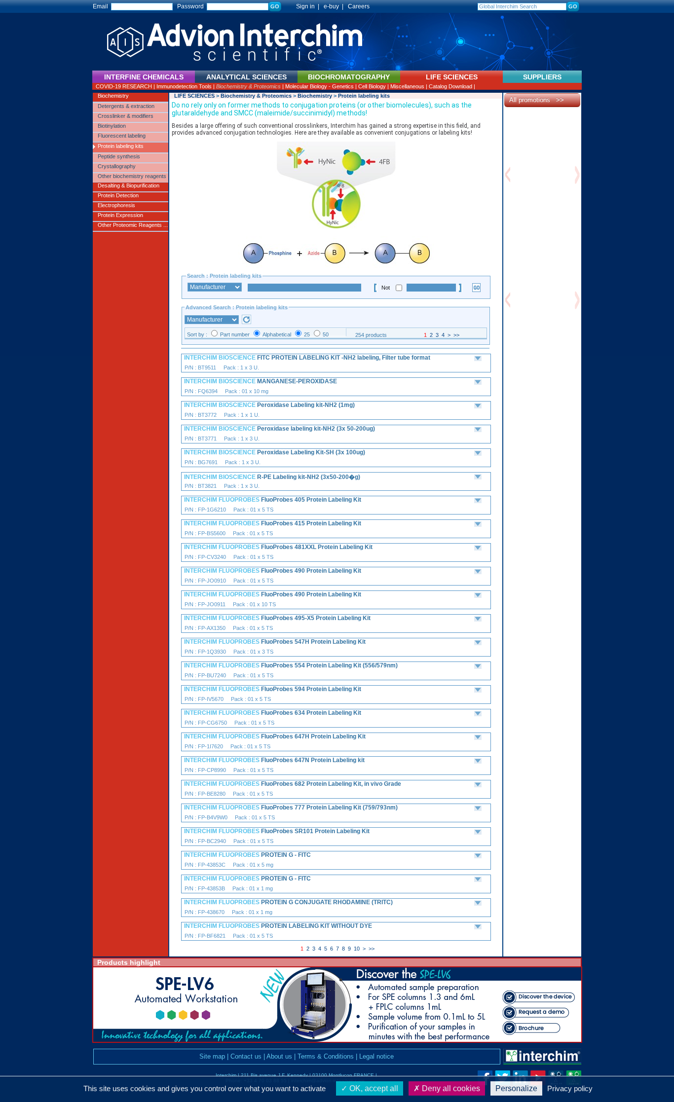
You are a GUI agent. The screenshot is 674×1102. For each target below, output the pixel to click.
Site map (212, 1056)
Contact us (246, 1056)
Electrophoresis (116, 205)
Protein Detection (118, 195)
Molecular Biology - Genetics (319, 86)
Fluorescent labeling (122, 136)
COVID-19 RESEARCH (124, 86)
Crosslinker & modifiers (125, 116)
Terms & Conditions (326, 1056)
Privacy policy (570, 1088)
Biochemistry (113, 96)
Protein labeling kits (121, 146)
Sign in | (303, 6)
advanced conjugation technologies (244, 132)
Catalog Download (450, 86)
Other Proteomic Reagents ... (133, 225)
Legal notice (376, 1056)
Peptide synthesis (119, 156)
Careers (359, 6)
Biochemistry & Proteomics (248, 86)
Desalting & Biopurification (128, 185)
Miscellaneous (407, 86)
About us (279, 1056)
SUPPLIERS (542, 77)
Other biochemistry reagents (132, 176)
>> (456, 335)
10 (357, 949)
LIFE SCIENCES (194, 96)
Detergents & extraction (126, 106)
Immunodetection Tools (184, 86)
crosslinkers (311, 125)
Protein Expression (120, 215)
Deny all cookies (450, 1088)
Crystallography (117, 166)
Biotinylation (112, 126)
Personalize (516, 1088)
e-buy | (335, 6)
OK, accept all (372, 1088)
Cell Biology (372, 86)
